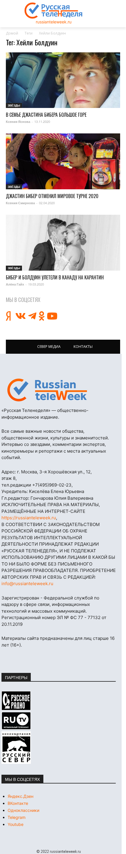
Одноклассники (23, 810)
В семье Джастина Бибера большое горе (46, 114)
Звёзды (14, 105)
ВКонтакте (18, 803)
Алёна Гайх (15, 284)
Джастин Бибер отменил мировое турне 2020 (52, 196)
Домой (12, 33)
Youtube (15, 824)
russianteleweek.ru (53, 21)
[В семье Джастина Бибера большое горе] (63, 80)
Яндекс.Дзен (20, 796)
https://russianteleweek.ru (28, 517)
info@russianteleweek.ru (27, 583)
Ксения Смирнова (20, 203)
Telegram (16, 817)
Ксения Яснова (18, 121)
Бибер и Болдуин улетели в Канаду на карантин (55, 277)
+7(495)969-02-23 (51, 485)
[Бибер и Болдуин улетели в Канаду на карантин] (63, 243)
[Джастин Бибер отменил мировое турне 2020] (63, 161)
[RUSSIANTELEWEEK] (53, 10)
